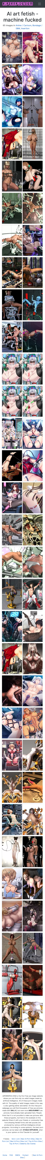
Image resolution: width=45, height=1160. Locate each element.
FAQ (11, 1155)
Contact (25, 1155)
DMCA (17, 1155)
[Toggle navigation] (39, 3)
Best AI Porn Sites (28, 1139)
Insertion (25, 28)
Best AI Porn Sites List (18, 1141)
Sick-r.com (16, 1139)
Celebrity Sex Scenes (28, 1144)
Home (5, 1155)
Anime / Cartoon (23, 25)
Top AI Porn (13, 1144)
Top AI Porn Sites (35, 1141)
